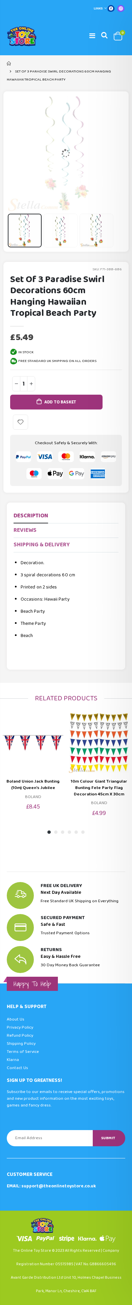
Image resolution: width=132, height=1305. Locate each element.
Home (9, 63)
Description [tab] (31, 515)
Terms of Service (23, 1051)
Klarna (13, 1059)
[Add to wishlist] (20, 422)
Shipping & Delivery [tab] (42, 544)
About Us (15, 1019)
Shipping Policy (21, 1043)
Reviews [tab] (25, 530)
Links (98, 8)
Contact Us (17, 1067)
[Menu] (92, 36)
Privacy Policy (20, 1027)
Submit (108, 1138)
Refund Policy (20, 1035)
